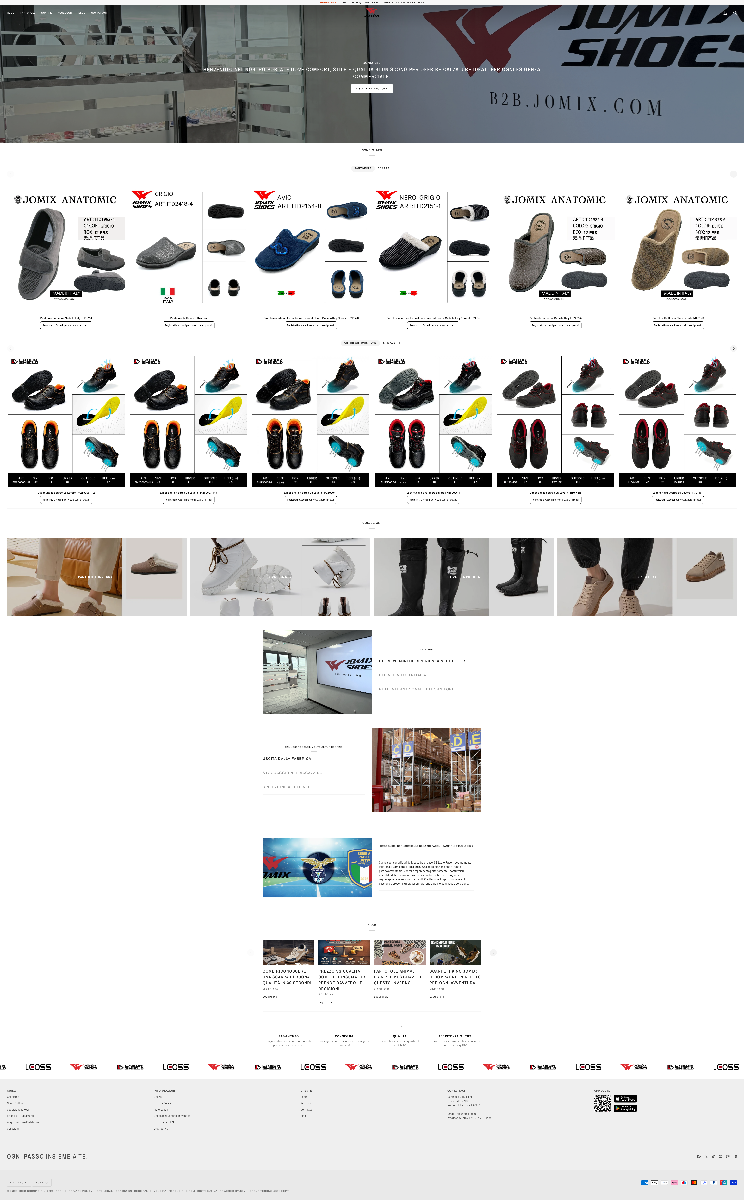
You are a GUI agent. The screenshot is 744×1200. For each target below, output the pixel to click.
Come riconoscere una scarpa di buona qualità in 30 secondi (287, 977)
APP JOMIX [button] (602, 1091)
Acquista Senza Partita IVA (23, 1122)
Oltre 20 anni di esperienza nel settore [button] (423, 661)
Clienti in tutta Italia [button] (402, 675)
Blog (303, 1115)
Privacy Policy (162, 1103)
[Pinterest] (720, 1156)
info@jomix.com (365, 2)
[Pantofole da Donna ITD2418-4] (188, 247)
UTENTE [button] (306, 1091)
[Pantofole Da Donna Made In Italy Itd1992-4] (66, 247)
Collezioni (13, 1128)
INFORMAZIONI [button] (164, 1091)
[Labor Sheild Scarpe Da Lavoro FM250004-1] (311, 421)
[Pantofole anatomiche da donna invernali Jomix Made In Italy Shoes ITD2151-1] (433, 247)
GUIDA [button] (11, 1091)
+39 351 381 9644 (412, 2)
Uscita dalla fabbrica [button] (287, 759)
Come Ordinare (16, 1103)
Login (304, 1096)
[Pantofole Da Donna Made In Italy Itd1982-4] (555, 247)
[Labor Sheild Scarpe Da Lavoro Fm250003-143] (188, 421)
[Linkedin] (735, 1156)
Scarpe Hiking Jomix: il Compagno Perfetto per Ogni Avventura (455, 977)
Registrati (47, 325)
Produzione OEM (164, 1122)
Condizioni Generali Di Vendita (172, 1115)
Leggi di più (270, 996)
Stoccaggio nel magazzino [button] (293, 773)
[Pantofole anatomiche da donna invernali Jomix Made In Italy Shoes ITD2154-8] (311, 247)
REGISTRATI (329, 2)
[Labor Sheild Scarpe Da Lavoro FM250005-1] (433, 421)
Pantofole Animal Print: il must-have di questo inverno (398, 977)
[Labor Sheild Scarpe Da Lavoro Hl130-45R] (555, 421)
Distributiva (161, 1128)
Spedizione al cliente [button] (287, 787)
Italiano (17, 1182)
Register (306, 1103)
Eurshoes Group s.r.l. (28, 1191)
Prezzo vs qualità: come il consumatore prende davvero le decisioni (343, 980)
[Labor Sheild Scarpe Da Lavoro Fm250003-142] (66, 421)
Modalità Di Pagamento (21, 1115)
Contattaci (307, 1109)
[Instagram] (728, 1156)
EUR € (39, 1182)
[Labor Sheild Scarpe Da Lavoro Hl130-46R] (678, 421)
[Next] (733, 174)
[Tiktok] (713, 1156)
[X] (706, 1156)
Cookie (158, 1096)
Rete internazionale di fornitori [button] (416, 689)
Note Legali (161, 1109)
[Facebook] (699, 1156)
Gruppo (487, 1118)
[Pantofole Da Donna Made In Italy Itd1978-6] (678, 247)
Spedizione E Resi (18, 1109)
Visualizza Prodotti (372, 88)
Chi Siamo (13, 1096)
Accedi (59, 325)
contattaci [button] (456, 1091)
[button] (27, 13)
